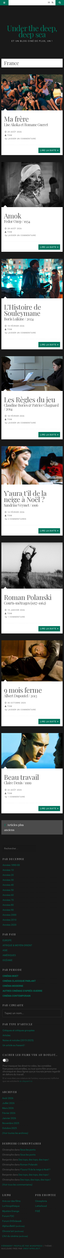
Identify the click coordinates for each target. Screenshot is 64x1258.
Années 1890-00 (11, 865)
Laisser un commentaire (22, 139)
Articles (6, 1035)
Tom (9, 135)
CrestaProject (31, 1249)
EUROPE (7, 940)
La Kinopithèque (10, 1206)
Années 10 (8, 870)
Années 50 (8, 890)
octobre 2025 (9, 1128)
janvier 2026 (9, 1118)
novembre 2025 (10, 1123)
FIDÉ (37, 1211)
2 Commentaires (17, 519)
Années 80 (8, 905)
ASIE (5, 950)
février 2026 (8, 1113)
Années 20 (8, 875)
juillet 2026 (8, 1103)
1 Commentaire (16, 617)
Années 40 (8, 885)
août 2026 (7, 1098)
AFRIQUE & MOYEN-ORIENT (17, 945)
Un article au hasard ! (14, 1045)
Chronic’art (13, 1231)
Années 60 (8, 895)
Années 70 (8, 900)
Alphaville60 (13, 1226)
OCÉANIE (7, 960)
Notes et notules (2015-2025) (18, 1040)
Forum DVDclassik (12, 1221)
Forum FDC (8, 1216)
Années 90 (8, 909)
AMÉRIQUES (9, 955)
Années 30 (8, 880)
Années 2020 (9, 924)
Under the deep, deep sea (32, 31)
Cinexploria (41, 1201)
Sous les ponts (27, 1149)
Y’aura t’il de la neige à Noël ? (35, 1169)
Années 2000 (9, 914)
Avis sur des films (11, 1201)
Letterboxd (41, 1206)
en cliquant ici (25, 1081)
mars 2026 (8, 1108)
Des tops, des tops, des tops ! (33, 1159)
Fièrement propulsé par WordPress (21, 1246)
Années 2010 (9, 919)
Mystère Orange (10, 1211)
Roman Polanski (28, 1164)
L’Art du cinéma (15, 1236)
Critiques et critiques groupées (18, 1030)
